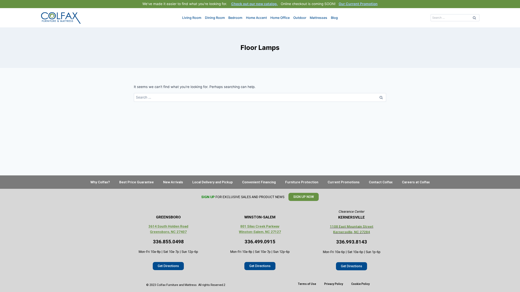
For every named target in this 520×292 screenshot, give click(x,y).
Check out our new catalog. (254, 4)
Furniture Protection (301, 182)
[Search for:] (455, 17)
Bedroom (235, 18)
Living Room (191, 18)
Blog (334, 18)
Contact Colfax (381, 182)
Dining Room (215, 18)
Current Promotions (344, 182)
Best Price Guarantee (136, 182)
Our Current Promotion (358, 4)
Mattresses (318, 18)
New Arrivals (173, 182)
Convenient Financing (259, 182)
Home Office (280, 18)
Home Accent (256, 18)
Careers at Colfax (416, 182)
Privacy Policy (333, 284)
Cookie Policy (360, 284)
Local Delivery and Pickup (212, 182)
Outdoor (299, 18)
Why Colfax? (100, 182)
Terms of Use (307, 284)
